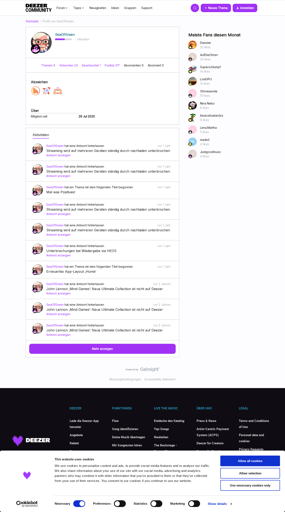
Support (146, 8)
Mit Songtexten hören (127, 445)
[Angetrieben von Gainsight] (142, 370)
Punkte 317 (113, 65)
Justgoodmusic (210, 152)
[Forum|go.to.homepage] (39, 8)
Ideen (115, 8)
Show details (217, 504)
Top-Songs (161, 429)
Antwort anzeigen (58, 155)
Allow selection (250, 473)
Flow (115, 421)
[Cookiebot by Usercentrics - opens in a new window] (27, 504)
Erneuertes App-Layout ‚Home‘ (71, 271)
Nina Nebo (207, 103)
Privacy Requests (251, 449)
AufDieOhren (209, 55)
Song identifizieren (125, 429)
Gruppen (130, 8)
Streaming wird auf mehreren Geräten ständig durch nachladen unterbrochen (108, 151)
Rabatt (74, 443)
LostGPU (206, 79)
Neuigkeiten (98, 8)
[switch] (120, 503)
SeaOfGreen (65, 34)
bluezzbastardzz (211, 115)
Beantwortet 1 (91, 65)
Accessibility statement (159, 379)
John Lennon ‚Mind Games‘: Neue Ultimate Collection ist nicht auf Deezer (104, 289)
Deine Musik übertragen (128, 437)
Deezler (205, 43)
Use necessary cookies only (250, 485)
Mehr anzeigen (102, 348)
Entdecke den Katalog (169, 421)
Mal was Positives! (60, 192)
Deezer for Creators (210, 443)
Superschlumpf (210, 67)
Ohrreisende (208, 91)
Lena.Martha (208, 127)
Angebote (76, 435)
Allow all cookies (250, 461)
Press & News (206, 421)
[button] (216, 8)
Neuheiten (161, 437)
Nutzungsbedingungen (125, 379)
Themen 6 (48, 65)
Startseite (32, 21)
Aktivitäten (41, 135)
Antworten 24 (69, 65)
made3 (204, 139)
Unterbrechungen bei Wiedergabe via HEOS (81, 251)
